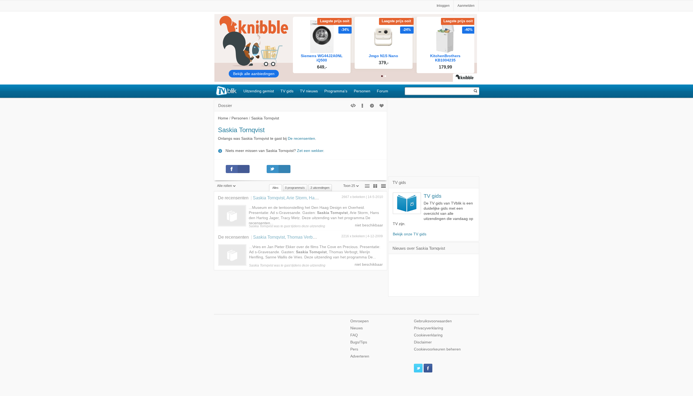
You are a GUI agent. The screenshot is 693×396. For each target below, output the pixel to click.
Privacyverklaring (428, 328)
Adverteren (359, 356)
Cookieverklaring (428, 335)
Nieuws (356, 328)
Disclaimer (423, 342)
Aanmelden (466, 6)
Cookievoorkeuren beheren (437, 349)
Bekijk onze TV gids (409, 234)
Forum (382, 91)
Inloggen (443, 6)
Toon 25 (349, 186)
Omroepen (359, 321)
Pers (354, 349)
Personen (362, 91)
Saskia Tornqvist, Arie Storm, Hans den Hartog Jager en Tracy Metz (317, 197)
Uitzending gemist (258, 91)
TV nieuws (309, 91)
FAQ (354, 335)
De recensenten (301, 139)
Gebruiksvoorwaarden (433, 321)
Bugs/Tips (358, 342)
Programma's (335, 91)
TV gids (286, 91)
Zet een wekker (310, 151)
